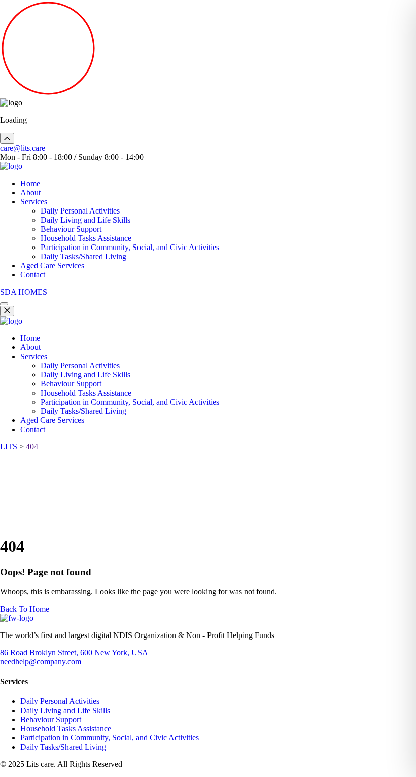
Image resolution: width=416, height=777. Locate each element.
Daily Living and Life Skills (85, 220)
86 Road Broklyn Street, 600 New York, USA (74, 652)
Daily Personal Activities (80, 210)
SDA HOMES (23, 292)
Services (33, 201)
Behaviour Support (71, 229)
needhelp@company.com (40, 661)
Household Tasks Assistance (86, 238)
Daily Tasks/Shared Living (83, 256)
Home (30, 183)
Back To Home (24, 609)
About (30, 192)
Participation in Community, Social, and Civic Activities (130, 247)
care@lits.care (22, 148)
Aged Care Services (52, 265)
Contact (32, 274)
